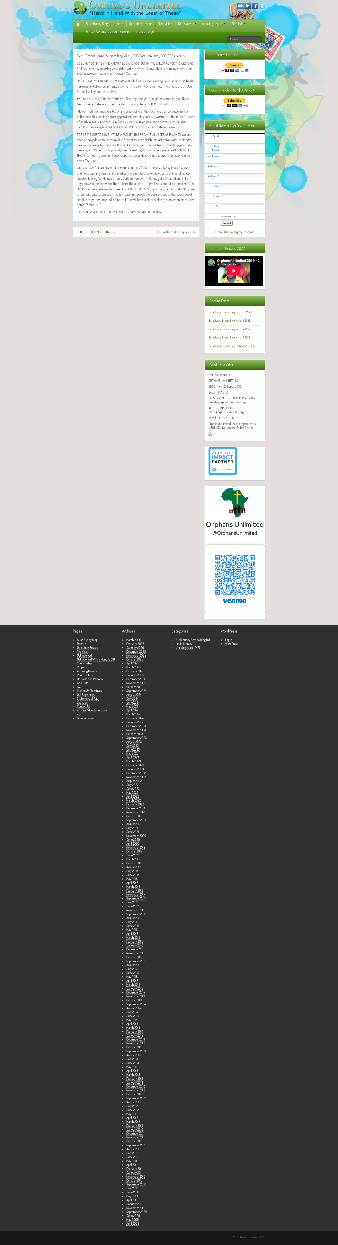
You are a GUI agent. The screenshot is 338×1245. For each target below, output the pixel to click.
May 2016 (132, 930)
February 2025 (135, 671)
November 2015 (135, 953)
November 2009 (136, 1208)
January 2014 (134, 1035)
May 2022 (132, 792)
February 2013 (134, 1078)
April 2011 (131, 1165)
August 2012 (133, 1102)
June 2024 (132, 702)
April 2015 (132, 981)
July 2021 (132, 828)
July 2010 (132, 1188)
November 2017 (135, 894)
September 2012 (136, 1098)
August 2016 (133, 918)
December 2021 (135, 808)
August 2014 (133, 1008)
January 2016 (134, 945)
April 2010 (132, 1200)
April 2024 (132, 710)
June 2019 (132, 855)
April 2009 (132, 1223)
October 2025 (134, 659)
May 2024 (132, 706)
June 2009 (133, 1216)
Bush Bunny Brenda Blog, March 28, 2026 (230, 312)
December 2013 (135, 1039)
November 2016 (135, 910)
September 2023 (136, 738)
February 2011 (134, 1169)
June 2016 (132, 926)
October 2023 (134, 734)
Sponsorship (84, 663)
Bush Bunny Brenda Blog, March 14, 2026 (230, 329)
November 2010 (135, 1176)
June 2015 (132, 973)
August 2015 (133, 965)
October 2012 (134, 1094)
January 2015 (134, 988)
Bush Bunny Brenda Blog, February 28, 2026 (232, 345)
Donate (118, 23)
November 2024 (136, 683)
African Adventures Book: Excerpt (108, 31)
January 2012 (134, 1129)
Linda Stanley (184, 644)
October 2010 (134, 1180)
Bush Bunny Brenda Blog (191, 640)
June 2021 (132, 832)
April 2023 (132, 757)
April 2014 (132, 1024)
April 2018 (132, 883)
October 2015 (134, 957)
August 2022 (134, 781)
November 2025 (136, 655)
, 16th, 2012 (97, 232)
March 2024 (133, 714)
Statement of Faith (88, 698)
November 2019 (135, 847)
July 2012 (132, 1106)
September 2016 (136, 914)
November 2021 (135, 812)
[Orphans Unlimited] (128, 7)
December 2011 (135, 1133)
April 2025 (132, 663)
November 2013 (135, 1043)
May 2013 (132, 1067)
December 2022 (136, 773)
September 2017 (136, 898)
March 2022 (133, 800)
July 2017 (132, 902)
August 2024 (133, 695)
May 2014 (131, 1020)
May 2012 (132, 1114)
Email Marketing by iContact (234, 232)
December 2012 (135, 1086)
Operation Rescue (141, 23)
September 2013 (136, 1051)
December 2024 (135, 679)
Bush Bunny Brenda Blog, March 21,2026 (229, 320)
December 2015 (135, 949)
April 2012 (132, 1118)
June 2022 (133, 789)
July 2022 (132, 785)
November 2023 (136, 730)
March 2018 (133, 887)
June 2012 (132, 1110)
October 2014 (134, 1000)
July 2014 (132, 1012)
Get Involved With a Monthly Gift (96, 659)
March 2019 (133, 859)
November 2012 (135, 1090)
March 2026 (133, 640)
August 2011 (133, 1149)
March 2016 (133, 937)
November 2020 (136, 836)
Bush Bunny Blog (97, 23)
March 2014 (133, 1028)
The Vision (165, 23)
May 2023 (132, 753)
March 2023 (133, 761)
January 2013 (134, 1082)
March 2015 (133, 984)
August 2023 (134, 742)
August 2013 (133, 1055)
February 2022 (135, 804)
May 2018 (132, 879)
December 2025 (136, 651)
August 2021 (133, 824)
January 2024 (134, 722)
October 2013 (134, 1047)
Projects (82, 667)
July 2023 (132, 745)
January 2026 (135, 648)
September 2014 (136, 1004)
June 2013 (132, 1063)
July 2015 (132, 969)
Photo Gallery (85, 675)
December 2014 (135, 992)
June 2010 (132, 1192)
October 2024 (134, 687)
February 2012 (134, 1125)
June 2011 (132, 1157)
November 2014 (135, 996)
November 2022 (136, 777)
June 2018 (132, 875)
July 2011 (131, 1153)
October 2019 (134, 851)
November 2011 (135, 1137)
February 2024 (135, 718)
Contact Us (83, 706)
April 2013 (132, 1071)
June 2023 (133, 749)
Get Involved (186, 23)
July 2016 (132, 922)
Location (82, 702)
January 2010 (134, 1204)
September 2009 (136, 1212)
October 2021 (134, 816)
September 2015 (136, 961)
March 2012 (133, 1122)
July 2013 (132, 1059)
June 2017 (132, 906)
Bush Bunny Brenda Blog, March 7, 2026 (229, 337)
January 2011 (134, 1172)
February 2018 (134, 890)
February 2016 (134, 941)
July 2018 (132, 871)
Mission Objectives (89, 691)
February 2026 (135, 644)
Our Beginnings (86, 695)
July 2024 (132, 698)
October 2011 (133, 1141)
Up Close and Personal (90, 679)
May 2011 (131, 1161)
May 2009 (132, 1219)
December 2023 (136, 726)
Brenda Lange (145, 31)
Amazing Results (212, 23)
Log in (228, 640)
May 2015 (132, 977)
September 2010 (136, 1184)
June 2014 (132, 1016)
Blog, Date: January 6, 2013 (175, 232)
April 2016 (132, 934)
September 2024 (136, 691)
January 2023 (135, 769)
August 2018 (133, 867)
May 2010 (132, 1196)
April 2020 (132, 843)
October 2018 (134, 863)
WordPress (231, 644)
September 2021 (136, 820)
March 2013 (133, 1075)
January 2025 (135, 675)
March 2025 (133, 667)
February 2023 (135, 765)
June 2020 (133, 839)
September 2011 (135, 1145)
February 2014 (134, 1031)
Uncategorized (184, 648)
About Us (237, 23)
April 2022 (132, 796)
